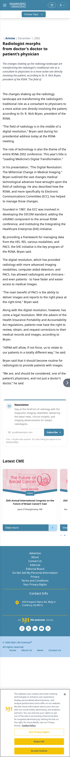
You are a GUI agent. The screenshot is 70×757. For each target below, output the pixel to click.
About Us (26, 650)
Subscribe (52, 432)
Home (12, 650)
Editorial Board (35, 569)
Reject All (39, 741)
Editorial (35, 565)
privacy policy (12, 441)
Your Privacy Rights (35, 584)
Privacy (35, 576)
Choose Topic (31, 14)
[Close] (64, 694)
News (40, 650)
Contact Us (35, 561)
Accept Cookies (39, 750)
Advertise (35, 553)
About (35, 557)
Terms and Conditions (35, 580)
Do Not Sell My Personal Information (35, 573)
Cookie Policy (29, 725)
